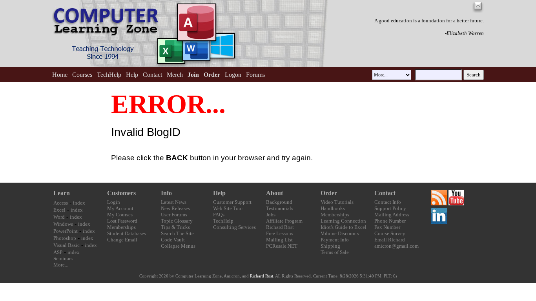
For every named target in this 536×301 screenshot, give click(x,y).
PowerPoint (65, 231)
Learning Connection (343, 221)
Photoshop (64, 238)
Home (59, 74)
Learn (61, 193)
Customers (121, 193)
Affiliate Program (284, 221)
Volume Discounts (340, 233)
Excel (59, 210)
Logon (233, 74)
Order (329, 193)
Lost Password (122, 221)
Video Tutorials (337, 202)
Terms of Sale (335, 252)
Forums (255, 74)
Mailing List (279, 240)
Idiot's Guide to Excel (343, 227)
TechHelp (109, 74)
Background (279, 202)
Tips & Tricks (175, 227)
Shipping (330, 246)
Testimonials (279, 208)
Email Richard (389, 240)
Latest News (173, 202)
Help (132, 74)
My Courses (120, 215)
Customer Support (232, 202)
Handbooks (333, 208)
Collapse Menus (178, 246)
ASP (57, 252)
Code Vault (173, 240)
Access (60, 203)
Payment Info (335, 240)
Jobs (270, 215)
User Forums (174, 215)
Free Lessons (279, 233)
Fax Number (387, 227)
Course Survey (389, 233)
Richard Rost (280, 227)
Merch (175, 74)
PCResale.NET (281, 246)
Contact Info (387, 202)
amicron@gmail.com (396, 246)
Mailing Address (391, 215)
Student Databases (126, 233)
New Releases (175, 208)
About (274, 193)
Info (166, 193)
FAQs (218, 215)
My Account (120, 208)
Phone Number (390, 221)
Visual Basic (66, 245)
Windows (63, 224)
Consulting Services (234, 227)
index (79, 203)
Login (113, 202)
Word (59, 217)
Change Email (122, 240)
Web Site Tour (228, 208)
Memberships (121, 227)
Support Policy (390, 208)
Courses (82, 74)
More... (60, 265)
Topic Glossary (177, 221)
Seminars (63, 258)
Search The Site (177, 233)
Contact (152, 74)
